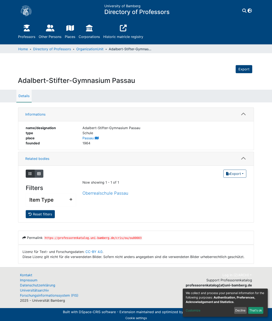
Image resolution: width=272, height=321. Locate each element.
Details (24, 96)
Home (23, 49)
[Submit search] (244, 10)
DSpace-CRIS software (97, 312)
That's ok (255, 310)
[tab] (136, 114)
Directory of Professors (52, 49)
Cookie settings (136, 318)
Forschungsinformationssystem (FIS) (49, 295)
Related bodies (37, 158)
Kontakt (26, 275)
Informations (35, 114)
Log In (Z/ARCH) (235, 275)
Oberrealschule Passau (105, 193)
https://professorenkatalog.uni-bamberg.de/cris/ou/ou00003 (93, 238)
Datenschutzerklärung (37, 285)
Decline (240, 310)
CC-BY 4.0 (93, 252)
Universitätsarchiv (34, 290)
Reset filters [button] (42, 214)
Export (243, 69)
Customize (193, 310)
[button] (249, 10)
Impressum (28, 280)
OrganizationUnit (89, 49)
